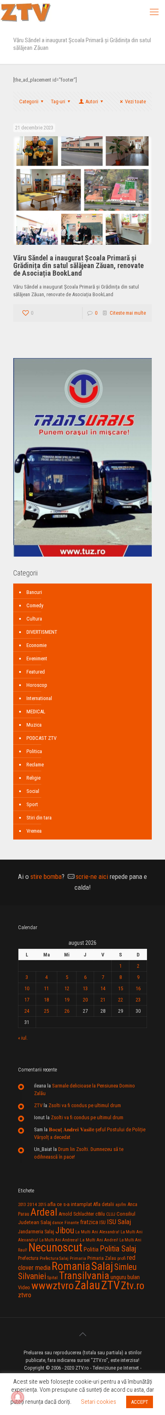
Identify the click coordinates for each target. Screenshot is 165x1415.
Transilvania (84, 1276)
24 (26, 1011)
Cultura (34, 619)
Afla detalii (103, 1204)
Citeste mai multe (128, 313)
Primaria (78, 1258)
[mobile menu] (154, 12)
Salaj (102, 1266)
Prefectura (28, 1258)
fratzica (89, 1222)
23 (138, 1000)
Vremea (34, 831)
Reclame (35, 765)
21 (103, 1000)
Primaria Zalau (101, 1258)
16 (138, 988)
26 (66, 1011)
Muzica (34, 725)
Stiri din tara (39, 818)
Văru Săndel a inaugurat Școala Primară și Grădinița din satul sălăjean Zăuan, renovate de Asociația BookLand (78, 265)
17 (26, 1000)
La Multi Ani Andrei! (99, 1240)
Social (32, 791)
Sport (32, 804)
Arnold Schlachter (76, 1214)
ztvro (24, 1295)
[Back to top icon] (82, 1334)
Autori (91, 101)
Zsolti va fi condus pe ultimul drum (84, 1105)
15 (120, 988)
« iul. (23, 1038)
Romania (71, 1266)
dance (57, 1222)
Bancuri (34, 592)
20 (85, 1000)
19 (66, 1000)
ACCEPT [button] (139, 1402)
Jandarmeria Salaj (36, 1232)
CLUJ (110, 1214)
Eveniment (36, 658)
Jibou (64, 1230)
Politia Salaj (118, 1248)
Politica (34, 751)
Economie (36, 645)
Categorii (28, 101)
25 (46, 1011)
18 (46, 1000)
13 (85, 988)
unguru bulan (125, 1277)
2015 (42, 1204)
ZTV (38, 1105)
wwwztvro (52, 1285)
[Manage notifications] (17, 1397)
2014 (32, 1204)
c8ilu (100, 1214)
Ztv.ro (132, 1286)
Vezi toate (135, 101)
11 (46, 988)
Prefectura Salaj (54, 1258)
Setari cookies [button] (98, 1401)
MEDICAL (35, 712)
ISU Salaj (119, 1222)
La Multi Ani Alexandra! (97, 1232)
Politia (91, 1249)
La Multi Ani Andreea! (58, 1240)
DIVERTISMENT (41, 632)
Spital (52, 1277)
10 (26, 988)
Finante (71, 1222)
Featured (35, 672)
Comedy (34, 605)
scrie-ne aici (92, 876)
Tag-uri (58, 101)
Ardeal (43, 1212)
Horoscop (36, 685)
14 (103, 988)
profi (121, 1258)
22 (120, 1000)
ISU (102, 1222)
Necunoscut (55, 1247)
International (39, 698)
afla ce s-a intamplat (69, 1204)
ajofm (120, 1204)
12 (66, 988)
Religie (33, 778)
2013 (22, 1204)
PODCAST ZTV (41, 738)
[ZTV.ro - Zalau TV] (25, 12)
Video (24, 1287)
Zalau (87, 1285)
